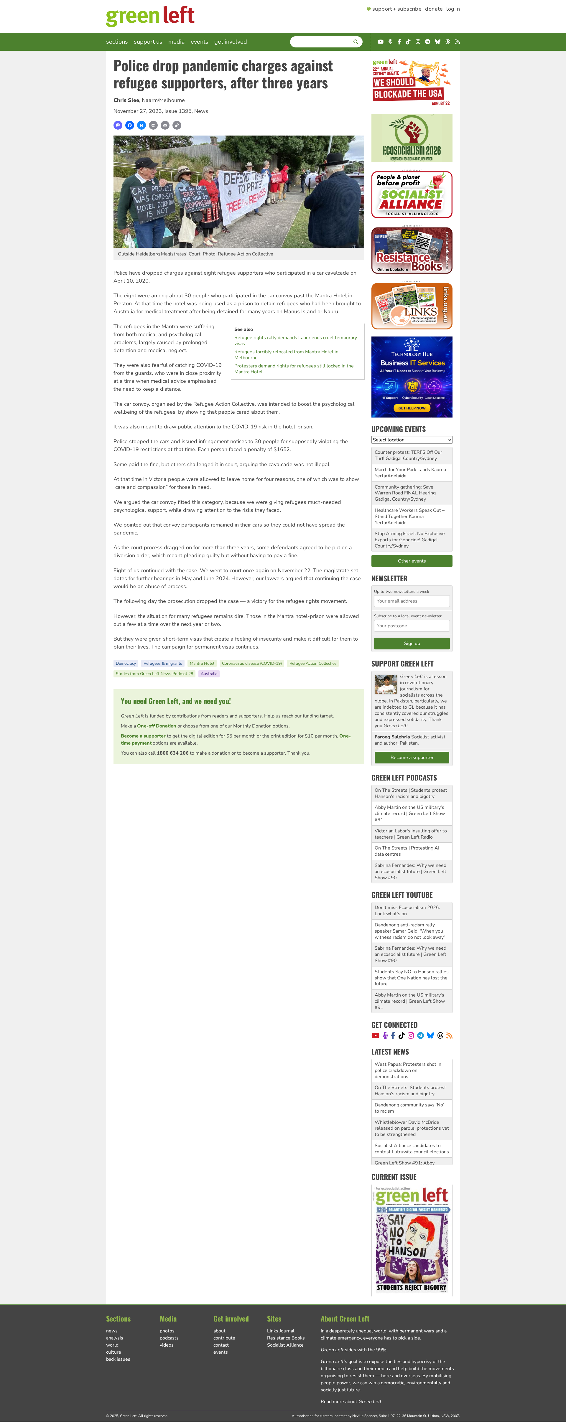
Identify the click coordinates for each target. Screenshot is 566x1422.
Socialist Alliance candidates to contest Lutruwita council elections (412, 1125)
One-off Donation (156, 726)
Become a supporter (143, 736)
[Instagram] (411, 1035)
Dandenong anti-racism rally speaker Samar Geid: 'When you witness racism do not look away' (410, 931)
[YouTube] (375, 1035)
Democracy (126, 663)
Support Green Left (402, 663)
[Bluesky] (141, 125)
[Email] (165, 125)
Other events (412, 561)
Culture (113, 1352)
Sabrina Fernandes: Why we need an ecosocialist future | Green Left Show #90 (410, 871)
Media (176, 42)
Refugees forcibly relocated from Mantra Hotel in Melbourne (286, 355)
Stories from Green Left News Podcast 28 (154, 674)
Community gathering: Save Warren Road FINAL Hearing (405, 490)
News (201, 111)
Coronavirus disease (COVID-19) (252, 663)
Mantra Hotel (202, 663)
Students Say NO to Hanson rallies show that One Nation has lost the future (412, 978)
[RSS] (449, 1035)
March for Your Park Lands (402, 469)
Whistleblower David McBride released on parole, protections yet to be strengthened (412, 1105)
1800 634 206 (173, 753)
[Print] (153, 125)
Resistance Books (286, 1338)
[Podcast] (385, 1035)
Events (199, 42)
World (112, 1345)
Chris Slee (126, 100)
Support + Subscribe (397, 9)
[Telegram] (420, 1035)
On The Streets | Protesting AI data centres (407, 851)
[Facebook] (129, 125)
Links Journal (280, 1331)
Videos (167, 1345)
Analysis (114, 1338)
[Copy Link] (176, 125)
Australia (209, 674)
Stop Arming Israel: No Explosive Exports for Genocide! (410, 536)
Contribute (224, 1338)
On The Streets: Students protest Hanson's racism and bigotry (410, 1067)
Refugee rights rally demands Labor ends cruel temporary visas (295, 340)
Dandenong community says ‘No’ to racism (409, 1084)
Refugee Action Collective (312, 663)
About (219, 1331)
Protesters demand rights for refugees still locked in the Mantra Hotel (294, 369)
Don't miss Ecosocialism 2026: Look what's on (407, 910)
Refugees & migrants (163, 663)
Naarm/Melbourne (163, 100)
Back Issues (118, 1359)
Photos (167, 1331)
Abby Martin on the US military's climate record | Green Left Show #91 (410, 813)
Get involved (230, 42)
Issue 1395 (178, 111)
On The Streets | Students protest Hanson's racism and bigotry (411, 793)
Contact (221, 1345)
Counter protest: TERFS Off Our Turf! (408, 455)
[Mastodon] (117, 125)
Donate (434, 9)
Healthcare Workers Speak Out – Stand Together (410, 513)
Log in (453, 9)
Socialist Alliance (285, 1345)
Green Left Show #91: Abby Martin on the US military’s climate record (412, 1145)
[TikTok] (402, 1035)
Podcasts (169, 1338)
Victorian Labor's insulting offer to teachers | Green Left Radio (411, 834)
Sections (117, 42)
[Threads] (440, 1035)
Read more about (351, 1401)
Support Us (148, 42)
